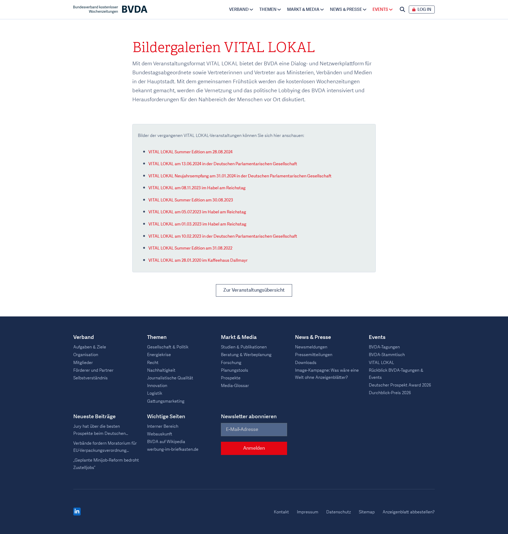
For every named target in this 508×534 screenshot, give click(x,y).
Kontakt (281, 512)
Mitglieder (83, 363)
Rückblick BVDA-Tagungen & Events (396, 373)
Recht (152, 363)
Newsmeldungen (311, 347)
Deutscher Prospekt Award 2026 (400, 385)
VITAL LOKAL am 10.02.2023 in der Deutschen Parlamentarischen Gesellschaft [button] (222, 236)
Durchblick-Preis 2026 (390, 393)
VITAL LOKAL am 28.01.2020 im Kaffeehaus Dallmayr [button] (198, 260)
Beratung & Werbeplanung (246, 355)
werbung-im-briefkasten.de (172, 449)
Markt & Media (303, 9)
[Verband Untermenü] (251, 9)
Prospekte (231, 378)
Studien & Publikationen (244, 347)
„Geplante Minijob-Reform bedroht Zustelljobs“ (106, 463)
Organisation (85, 355)
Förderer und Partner (93, 370)
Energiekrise (159, 355)
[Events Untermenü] (391, 9)
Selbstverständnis (90, 378)
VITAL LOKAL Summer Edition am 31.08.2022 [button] (190, 248)
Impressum (307, 512)
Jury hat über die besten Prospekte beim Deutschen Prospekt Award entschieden (101, 430)
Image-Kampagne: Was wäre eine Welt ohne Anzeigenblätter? (327, 373)
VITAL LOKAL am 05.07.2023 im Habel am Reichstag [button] (197, 212)
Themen (267, 9)
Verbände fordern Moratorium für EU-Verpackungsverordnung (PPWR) (105, 447)
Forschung (231, 363)
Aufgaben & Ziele (89, 347)
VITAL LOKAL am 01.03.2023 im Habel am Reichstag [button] (197, 224)
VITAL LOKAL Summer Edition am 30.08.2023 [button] (190, 200)
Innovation (157, 386)
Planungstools (234, 370)
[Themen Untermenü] (279, 9)
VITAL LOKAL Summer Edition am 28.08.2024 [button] (190, 152)
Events (380, 9)
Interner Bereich (162, 426)
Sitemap (367, 512)
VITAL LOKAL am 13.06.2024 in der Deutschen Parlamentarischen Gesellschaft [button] (222, 164)
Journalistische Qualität (170, 378)
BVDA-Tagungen (384, 347)
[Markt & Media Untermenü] (322, 9)
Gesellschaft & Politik (167, 347)
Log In (424, 9)
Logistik (154, 393)
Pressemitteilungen (313, 355)
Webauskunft (159, 434)
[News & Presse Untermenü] (364, 9)
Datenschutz (338, 512)
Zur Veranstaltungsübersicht (254, 290)
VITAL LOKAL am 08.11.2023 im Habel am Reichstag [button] (197, 188)
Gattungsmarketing (165, 401)
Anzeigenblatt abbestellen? (409, 512)
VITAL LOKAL (381, 363)
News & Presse (346, 9)
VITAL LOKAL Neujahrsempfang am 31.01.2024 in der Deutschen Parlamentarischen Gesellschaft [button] (240, 176)
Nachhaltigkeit (161, 370)
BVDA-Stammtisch (387, 355)
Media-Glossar (235, 386)
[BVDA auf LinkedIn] (77, 511)
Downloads (305, 363)
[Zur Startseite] (110, 9)
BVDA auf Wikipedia (166, 442)
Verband (239, 9)
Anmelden (254, 448)
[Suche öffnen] (402, 9)
